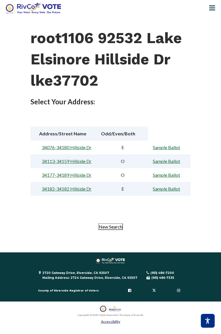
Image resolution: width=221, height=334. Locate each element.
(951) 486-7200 (162, 273)
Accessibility (110, 321)
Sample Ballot (166, 147)
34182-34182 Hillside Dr (67, 188)
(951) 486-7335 (162, 278)
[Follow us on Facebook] (129, 290)
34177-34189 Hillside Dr (67, 175)
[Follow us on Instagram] (178, 290)
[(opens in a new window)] (110, 309)
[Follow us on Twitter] (154, 290)
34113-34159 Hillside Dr (67, 161)
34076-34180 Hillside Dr (67, 147)
